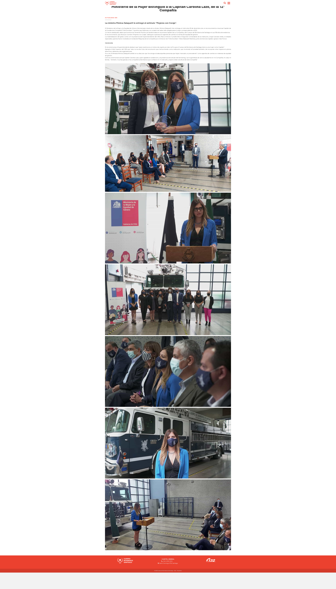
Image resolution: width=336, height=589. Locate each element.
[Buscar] (225, 3)
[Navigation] (229, 3)
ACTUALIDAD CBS (111, 17)
